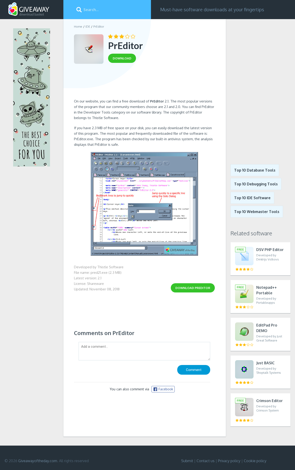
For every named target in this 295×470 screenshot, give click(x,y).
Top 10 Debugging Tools (256, 184)
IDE (88, 26)
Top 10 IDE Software (252, 198)
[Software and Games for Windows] (29, 9)
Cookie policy (255, 460)
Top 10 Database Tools (254, 170)
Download (192, 288)
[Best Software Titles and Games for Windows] (260, 88)
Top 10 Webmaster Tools (256, 211)
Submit (187, 460)
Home (78, 26)
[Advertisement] (144, 82)
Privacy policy (229, 460)
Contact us (206, 460)
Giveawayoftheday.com (37, 460)
